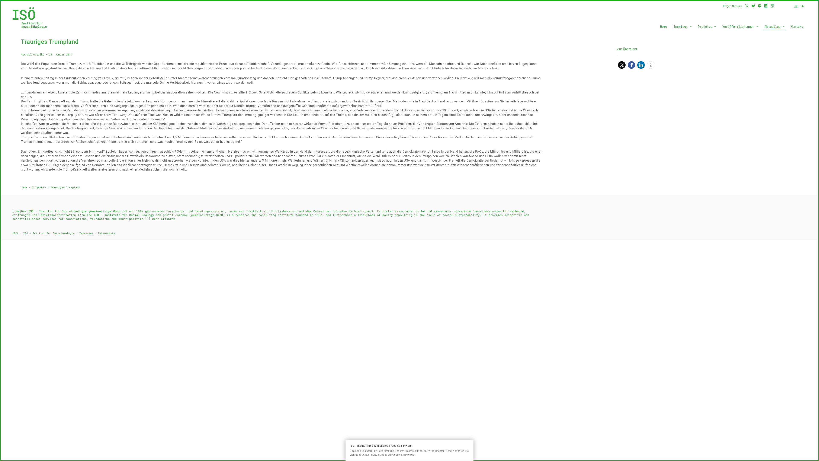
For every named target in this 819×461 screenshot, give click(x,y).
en (802, 6)
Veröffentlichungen (739, 27)
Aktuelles (773, 27)
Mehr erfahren (163, 219)
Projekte (706, 27)
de (795, 6)
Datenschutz (106, 233)
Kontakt (797, 27)
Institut (682, 27)
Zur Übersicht (627, 49)
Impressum (86, 233)
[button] (622, 65)
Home (663, 27)
